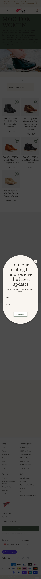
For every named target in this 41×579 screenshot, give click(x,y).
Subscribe (20, 314)
